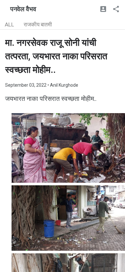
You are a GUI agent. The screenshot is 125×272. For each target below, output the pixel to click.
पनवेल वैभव (23, 9)
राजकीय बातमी (38, 24)
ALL (9, 24)
